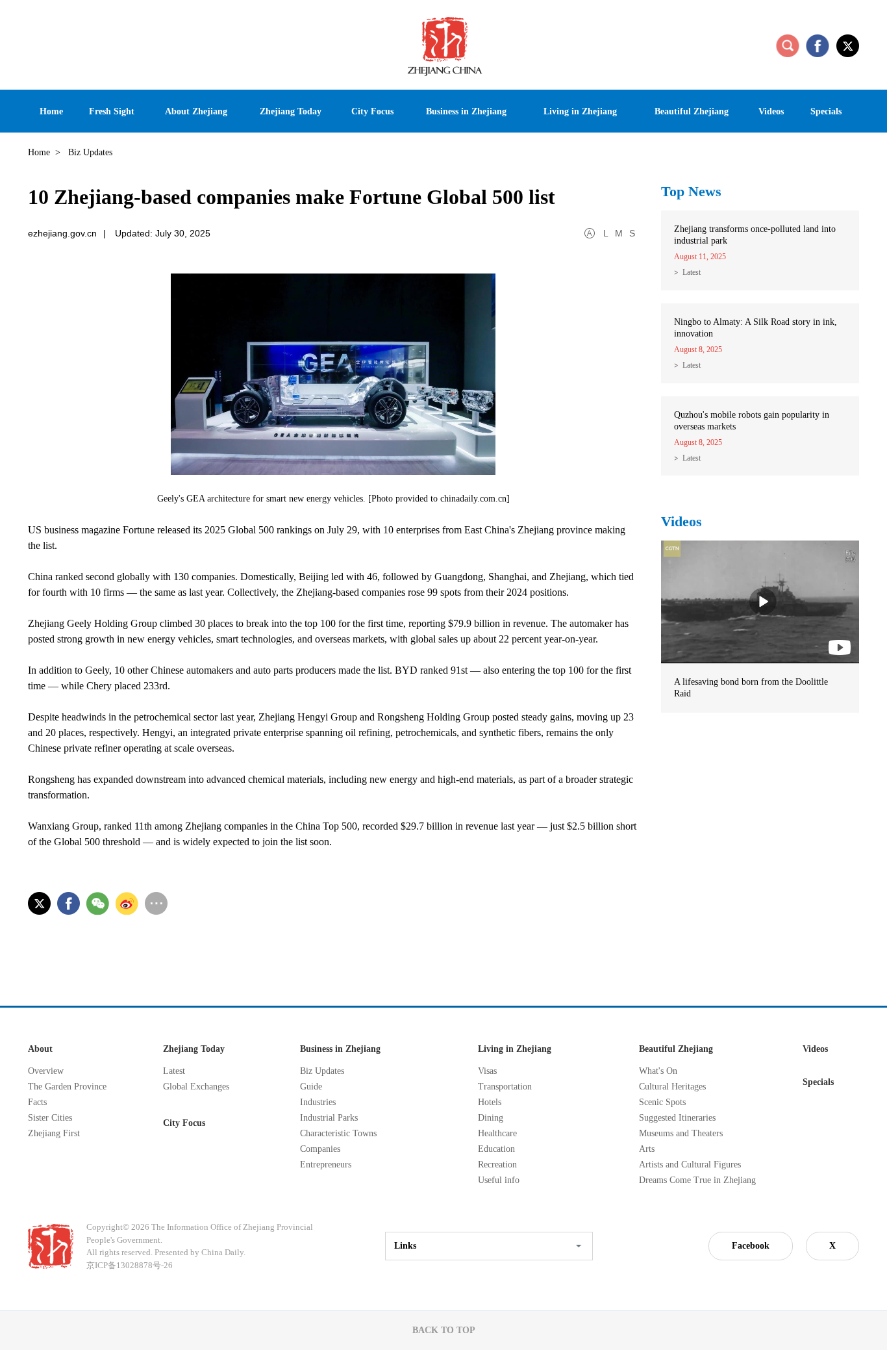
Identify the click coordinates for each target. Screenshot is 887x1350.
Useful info (498, 1180)
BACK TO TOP (443, 1330)
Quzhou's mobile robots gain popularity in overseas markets (751, 420)
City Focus (184, 1123)
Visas (487, 1071)
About (40, 1049)
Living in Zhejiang (514, 1049)
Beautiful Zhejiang (676, 1049)
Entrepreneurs (325, 1164)
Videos (681, 521)
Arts (647, 1149)
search (787, 45)
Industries (318, 1102)
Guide (311, 1086)
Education (496, 1149)
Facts (37, 1102)
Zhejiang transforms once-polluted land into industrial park (755, 235)
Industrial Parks (329, 1118)
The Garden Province (67, 1086)
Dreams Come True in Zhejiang (697, 1180)
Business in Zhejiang (340, 1049)
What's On (658, 1071)
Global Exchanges (196, 1086)
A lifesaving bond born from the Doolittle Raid (751, 687)
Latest (691, 272)
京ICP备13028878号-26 (129, 1265)
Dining (490, 1118)
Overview (46, 1071)
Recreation (497, 1164)
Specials (818, 1082)
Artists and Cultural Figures (690, 1164)
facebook (817, 45)
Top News (691, 191)
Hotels (489, 1102)
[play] (760, 546)
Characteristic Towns (338, 1133)
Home (39, 152)
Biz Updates (322, 1071)
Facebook (750, 1246)
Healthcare (497, 1133)
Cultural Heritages (672, 1086)
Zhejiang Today (194, 1049)
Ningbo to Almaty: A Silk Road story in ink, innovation (755, 327)
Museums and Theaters (681, 1133)
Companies (320, 1149)
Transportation (505, 1086)
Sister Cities (50, 1118)
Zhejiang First (54, 1133)
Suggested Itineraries (677, 1118)
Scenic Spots (662, 1102)
